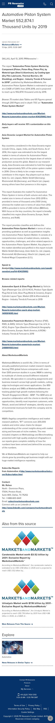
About (27, 686)
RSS (45, 708)
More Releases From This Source (16, 624)
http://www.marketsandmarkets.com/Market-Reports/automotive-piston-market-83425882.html (26, 115)
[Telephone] (44, 4)
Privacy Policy (34, 705)
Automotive (6, 657)
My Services (26, 689)
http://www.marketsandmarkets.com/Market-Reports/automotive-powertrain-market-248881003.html (23, 344)
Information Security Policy (19, 708)
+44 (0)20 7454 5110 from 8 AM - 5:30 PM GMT (27, 696)
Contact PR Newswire (27, 680)
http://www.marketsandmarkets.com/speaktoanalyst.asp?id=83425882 (27, 270)
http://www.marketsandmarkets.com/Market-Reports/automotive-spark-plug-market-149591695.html (23, 310)
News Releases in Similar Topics (16, 662)
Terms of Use (19, 705)
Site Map (36, 708)
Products (27, 683)
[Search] (51, 4)
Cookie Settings (27, 712)
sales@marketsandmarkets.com (23, 501)
